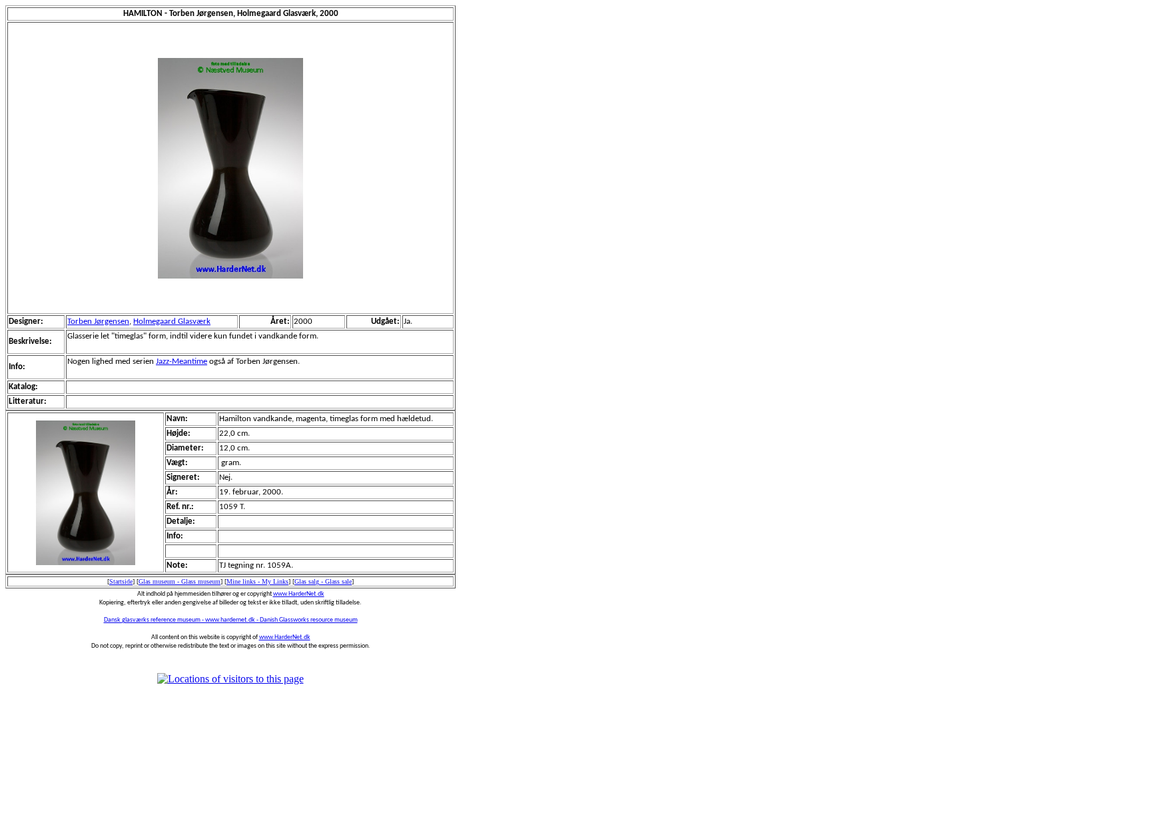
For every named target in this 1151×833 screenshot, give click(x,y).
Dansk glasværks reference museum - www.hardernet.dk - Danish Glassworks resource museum (231, 620)
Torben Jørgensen (98, 321)
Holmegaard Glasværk (171, 321)
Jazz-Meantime (181, 361)
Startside (121, 581)
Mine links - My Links (257, 581)
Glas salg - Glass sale (323, 581)
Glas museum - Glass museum (179, 581)
